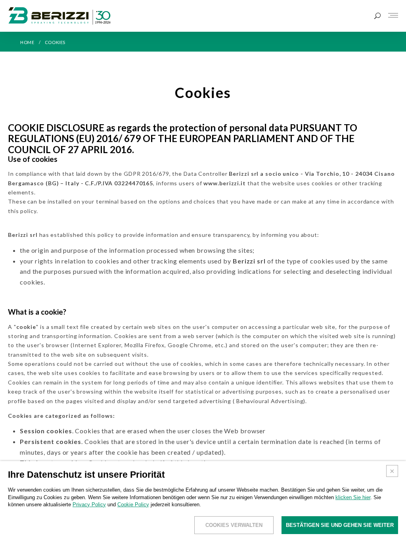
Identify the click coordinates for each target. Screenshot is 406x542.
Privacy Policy (89, 504)
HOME (27, 42)
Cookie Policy (133, 504)
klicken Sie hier (352, 497)
